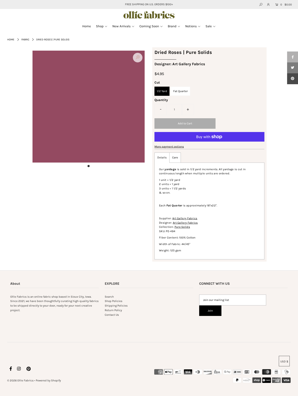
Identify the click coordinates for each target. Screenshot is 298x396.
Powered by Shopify (48, 380)
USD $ (284, 361)
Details (162, 157)
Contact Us (112, 314)
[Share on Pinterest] (292, 78)
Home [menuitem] (86, 26)
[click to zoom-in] (137, 57)
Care (175, 157)
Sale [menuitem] (209, 26)
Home (10, 39)
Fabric (25, 39)
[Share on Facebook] (292, 56)
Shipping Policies (116, 305)
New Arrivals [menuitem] (121, 26)
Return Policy (113, 310)
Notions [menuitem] (191, 26)
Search (109, 296)
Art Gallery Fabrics (184, 218)
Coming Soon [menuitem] (149, 26)
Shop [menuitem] (100, 26)
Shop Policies (113, 301)
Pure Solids (182, 226)
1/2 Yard (162, 91)
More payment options (169, 146)
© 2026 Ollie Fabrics (20, 380)
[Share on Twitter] (292, 67)
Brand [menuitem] (172, 26)
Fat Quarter (180, 91)
